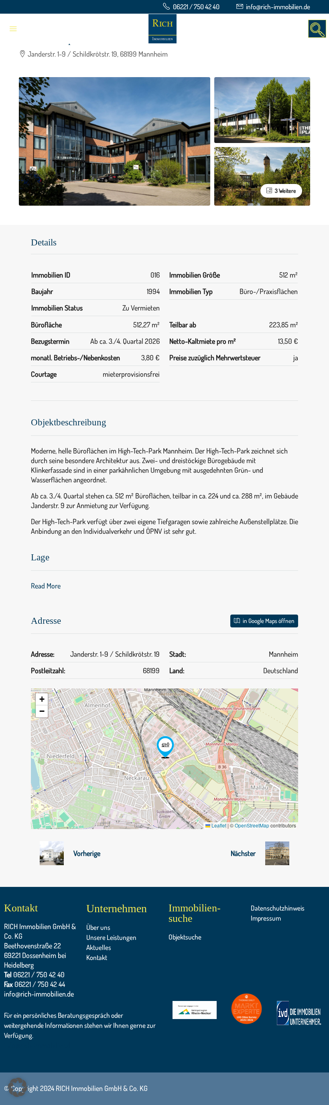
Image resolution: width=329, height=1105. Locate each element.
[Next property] (277, 853)
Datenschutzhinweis (278, 908)
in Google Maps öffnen (268, 621)
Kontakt (96, 957)
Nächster (243, 853)
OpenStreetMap (252, 825)
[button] (165, 747)
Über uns (98, 927)
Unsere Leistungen (111, 937)
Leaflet (218, 825)
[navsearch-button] (317, 29)
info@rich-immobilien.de (39, 993)
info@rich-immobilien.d (37, 1045)
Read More (46, 585)
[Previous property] (52, 853)
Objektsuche (185, 937)
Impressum (266, 918)
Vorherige (86, 853)
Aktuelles (98, 947)
